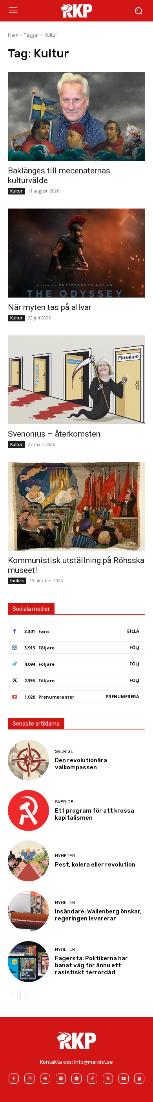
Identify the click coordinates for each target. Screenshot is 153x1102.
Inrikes (17, 580)
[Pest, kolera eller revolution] (28, 860)
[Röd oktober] (139, 1078)
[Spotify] (61, 1078)
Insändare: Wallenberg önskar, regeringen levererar (98, 915)
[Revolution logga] (76, 10)
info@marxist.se (93, 1062)
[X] (108, 1078)
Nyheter (65, 856)
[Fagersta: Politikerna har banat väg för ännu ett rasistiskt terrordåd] (28, 961)
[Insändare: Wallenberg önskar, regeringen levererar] (28, 911)
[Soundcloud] (45, 1078)
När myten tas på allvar (49, 307)
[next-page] (25, 995)
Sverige (64, 751)
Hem (13, 35)
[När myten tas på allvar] (76, 253)
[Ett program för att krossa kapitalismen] (28, 810)
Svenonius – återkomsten (54, 434)
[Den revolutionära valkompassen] (28, 760)
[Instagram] (29, 1078)
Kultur (16, 191)
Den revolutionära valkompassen (81, 764)
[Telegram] (76, 1078)
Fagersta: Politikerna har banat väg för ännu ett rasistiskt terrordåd (91, 965)
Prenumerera (122, 696)
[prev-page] (13, 995)
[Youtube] (123, 1078)
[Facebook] (14, 1078)
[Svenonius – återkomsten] (76, 379)
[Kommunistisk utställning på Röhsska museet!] (76, 506)
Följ (134, 647)
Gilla (132, 631)
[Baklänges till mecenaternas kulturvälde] (76, 116)
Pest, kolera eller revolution (95, 864)
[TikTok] (92, 1078)
